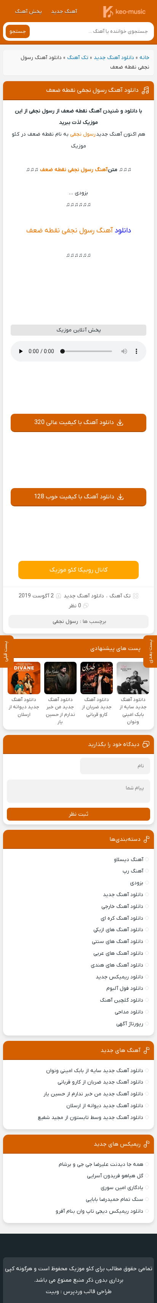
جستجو (18, 31)
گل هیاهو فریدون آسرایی (115, 1176)
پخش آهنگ (28, 11)
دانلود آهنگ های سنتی (117, 941)
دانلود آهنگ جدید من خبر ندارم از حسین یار (93, 1094)
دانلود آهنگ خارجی (122, 906)
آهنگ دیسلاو (128, 859)
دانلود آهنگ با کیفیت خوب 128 (74, 497)
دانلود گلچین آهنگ (121, 1000)
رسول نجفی (83, 134)
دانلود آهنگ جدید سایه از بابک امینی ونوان (94, 1070)
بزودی (136, 883)
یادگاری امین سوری (122, 1187)
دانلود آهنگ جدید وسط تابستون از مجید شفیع (90, 1117)
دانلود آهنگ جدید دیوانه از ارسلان (104, 1105)
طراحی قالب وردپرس (87, 1291)
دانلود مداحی (129, 1012)
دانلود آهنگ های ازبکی (118, 929)
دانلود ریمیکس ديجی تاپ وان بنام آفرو (99, 1211)
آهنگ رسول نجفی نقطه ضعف (73, 169)
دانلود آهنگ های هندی (117, 965)
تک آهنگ (77, 57)
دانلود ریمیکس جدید (119, 977)
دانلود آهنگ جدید (114, 57)
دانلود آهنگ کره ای (122, 918)
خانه (144, 57)
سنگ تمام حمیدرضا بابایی (114, 1199)
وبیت (52, 1291)
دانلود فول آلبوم (124, 988)
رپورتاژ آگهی (129, 1024)
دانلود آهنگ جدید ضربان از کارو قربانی (100, 1082)
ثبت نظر (78, 814)
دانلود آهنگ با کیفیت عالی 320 (74, 422)
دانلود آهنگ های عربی (118, 953)
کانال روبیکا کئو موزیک (78, 570)
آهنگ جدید (64, 11)
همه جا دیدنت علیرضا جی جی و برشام (101, 1164)
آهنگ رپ (133, 871)
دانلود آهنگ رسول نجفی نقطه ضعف (92, 90)
